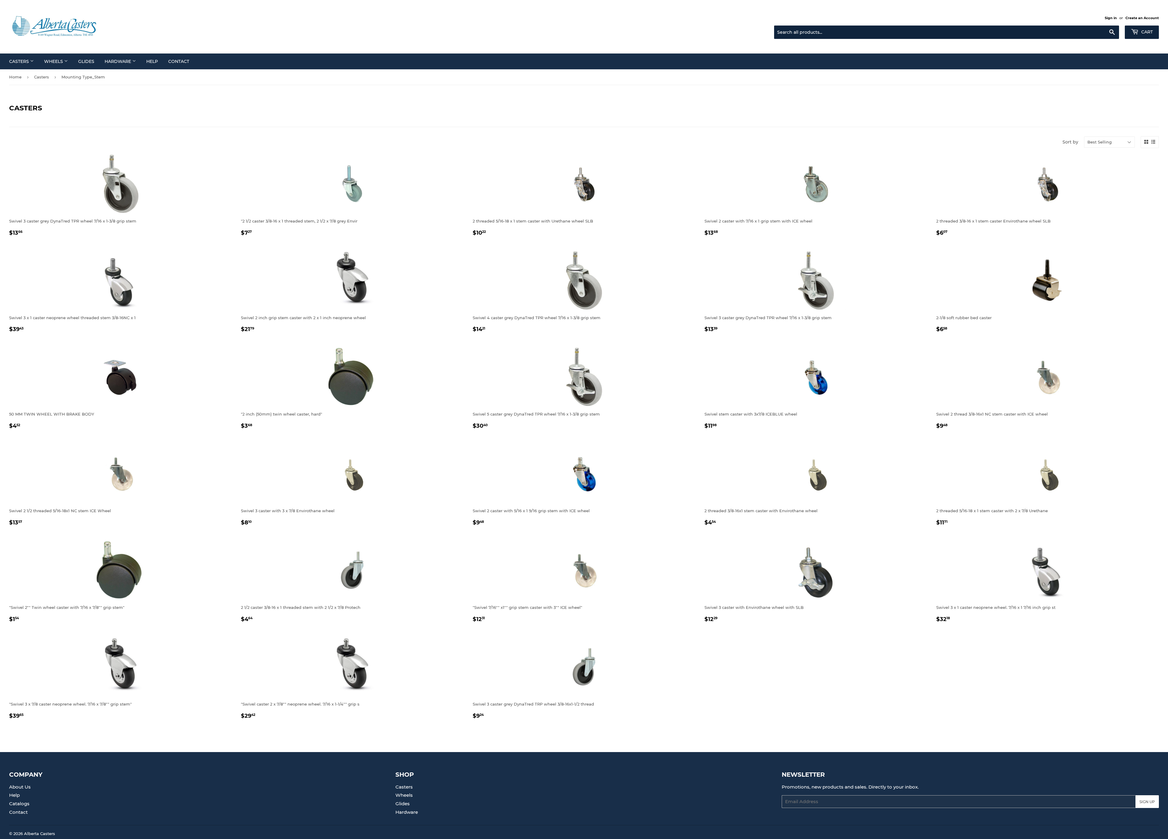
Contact (178, 61)
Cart (1146, 32)
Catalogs (19, 803)
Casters (19, 61)
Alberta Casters (39, 833)
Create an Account (1142, 18)
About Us (20, 787)
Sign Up (1147, 801)
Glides (86, 61)
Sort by (1070, 142)
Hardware (118, 61)
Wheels (54, 61)
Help (152, 61)
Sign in (1111, 18)
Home (15, 76)
